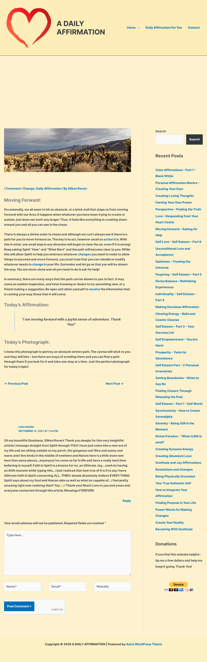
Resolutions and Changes (174, 469)
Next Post (115, 383)
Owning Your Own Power (173, 202)
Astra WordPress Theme (144, 644)
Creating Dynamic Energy (174, 449)
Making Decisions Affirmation (177, 307)
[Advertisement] (103, 86)
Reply (127, 501)
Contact (194, 27)
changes (84, 254)
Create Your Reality (169, 522)
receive (94, 289)
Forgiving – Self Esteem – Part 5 (178, 274)
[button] (137, 28)
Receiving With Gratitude (174, 529)
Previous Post (16, 383)
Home (131, 27)
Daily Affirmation (48, 188)
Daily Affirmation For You (164, 27)
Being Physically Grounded (175, 476)
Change (29, 188)
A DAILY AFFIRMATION (81, 27)
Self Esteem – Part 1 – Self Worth (179, 404)
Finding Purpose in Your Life (175, 503)
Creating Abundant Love (173, 456)
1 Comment (12, 188)
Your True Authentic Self (173, 483)
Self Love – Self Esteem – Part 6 (178, 242)
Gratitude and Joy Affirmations (178, 463)
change (37, 264)
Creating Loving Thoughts (174, 196)
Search (160, 131)
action (108, 239)
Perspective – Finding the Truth (178, 209)
